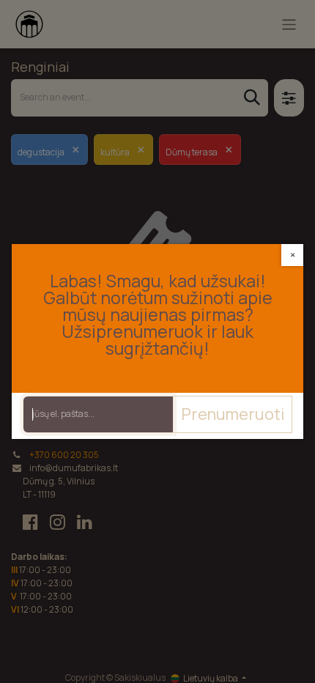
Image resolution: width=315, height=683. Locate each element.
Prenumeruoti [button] (232, 414)
